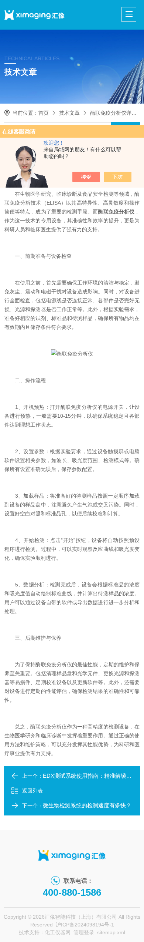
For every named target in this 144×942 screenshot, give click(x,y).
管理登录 (83, 932)
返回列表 (32, 791)
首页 (43, 113)
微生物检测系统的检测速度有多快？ (87, 805)
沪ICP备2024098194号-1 (85, 925)
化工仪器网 (58, 932)
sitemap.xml (111, 932)
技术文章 (69, 113)
